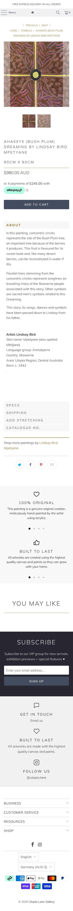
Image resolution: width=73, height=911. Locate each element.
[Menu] (2, 13)
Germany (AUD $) (34, 867)
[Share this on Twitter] (19, 464)
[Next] (66, 75)
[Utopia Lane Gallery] (36, 13)
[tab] (36, 225)
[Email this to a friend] (52, 464)
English (26, 857)
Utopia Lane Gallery (41, 901)
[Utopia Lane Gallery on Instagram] (40, 845)
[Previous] (7, 75)
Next (45, 25)
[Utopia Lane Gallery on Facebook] (33, 845)
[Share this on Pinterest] (41, 464)
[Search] (58, 13)
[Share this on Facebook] (30, 464)
